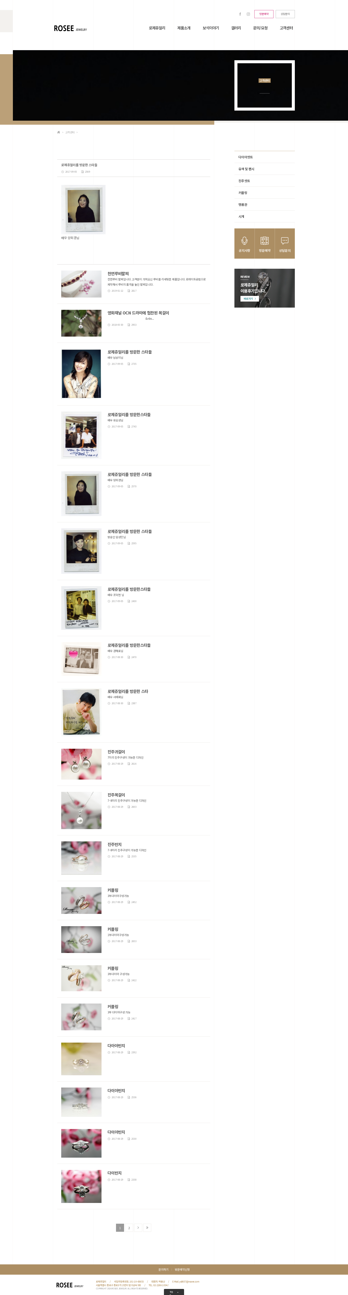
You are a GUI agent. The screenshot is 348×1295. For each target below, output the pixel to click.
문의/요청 (260, 27)
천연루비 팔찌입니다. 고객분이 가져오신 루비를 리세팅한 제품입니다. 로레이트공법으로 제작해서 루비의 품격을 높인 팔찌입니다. (157, 281)
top (171, 1292)
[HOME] (58, 132)
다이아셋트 (245, 156)
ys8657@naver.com (189, 1281)
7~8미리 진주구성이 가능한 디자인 (127, 800)
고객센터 (286, 27)
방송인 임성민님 (117, 537)
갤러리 (236, 27)
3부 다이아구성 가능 (119, 1012)
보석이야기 (211, 27)
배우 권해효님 (115, 651)
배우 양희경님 (115, 480)
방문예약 (263, 14)
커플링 (242, 192)
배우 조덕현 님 (116, 595)
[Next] (138, 1228)
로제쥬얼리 (157, 27)
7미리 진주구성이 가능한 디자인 (125, 757)
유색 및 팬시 (246, 168)
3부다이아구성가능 (118, 896)
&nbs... (131, 318)
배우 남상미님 (115, 358)
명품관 (242, 204)
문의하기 (163, 1269)
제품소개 (183, 27)
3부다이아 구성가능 (119, 974)
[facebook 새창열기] (240, 14)
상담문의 (285, 14)
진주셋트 (244, 180)
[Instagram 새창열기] (248, 14)
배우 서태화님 (115, 697)
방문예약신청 (182, 1269)
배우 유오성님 (115, 420)
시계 (241, 216)
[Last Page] (147, 1228)
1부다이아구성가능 (118, 935)
